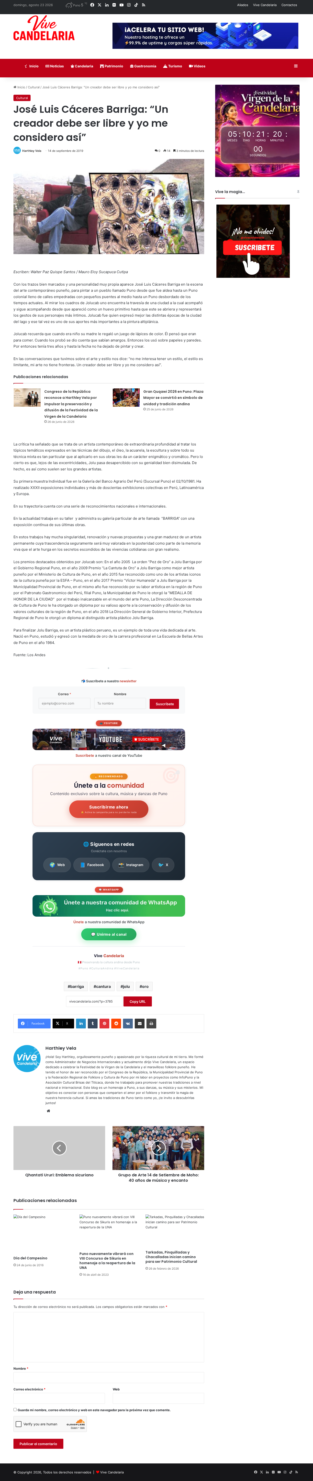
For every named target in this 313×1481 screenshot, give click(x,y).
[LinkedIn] (81, 1023)
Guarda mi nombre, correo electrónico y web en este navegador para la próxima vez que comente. (94, 1410)
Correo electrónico (29, 1389)
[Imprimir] (151, 1023)
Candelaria (83, 66)
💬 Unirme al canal (109, 934)
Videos (199, 66)
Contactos (289, 5)
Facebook (91, 865)
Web (57, 865)
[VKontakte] (128, 1023)
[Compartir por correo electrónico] (140, 1023)
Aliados (242, 5)
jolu (126, 986)
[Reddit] (116, 1023)
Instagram (130, 865)
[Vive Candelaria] (44, 27)
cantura (103, 986)
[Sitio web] (48, 1111)
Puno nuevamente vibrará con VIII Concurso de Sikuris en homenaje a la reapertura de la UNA (107, 1260)
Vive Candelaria (265, 5)
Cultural (34, 87)
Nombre (120, 694)
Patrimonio (113, 66)
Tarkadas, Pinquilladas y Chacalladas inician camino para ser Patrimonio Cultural (171, 1257)
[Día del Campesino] (42, 1233)
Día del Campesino (30, 1258)
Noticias (56, 66)
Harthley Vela (31, 151)
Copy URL (138, 1001)
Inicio (34, 66)
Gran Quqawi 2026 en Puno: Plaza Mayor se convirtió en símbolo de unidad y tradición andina (173, 397)
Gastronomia (145, 66)
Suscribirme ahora (109, 809)
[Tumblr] (93, 1023)
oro (145, 986)
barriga (77, 986)
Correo (64, 694)
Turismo (175, 66)
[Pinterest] (104, 1023)
